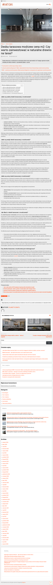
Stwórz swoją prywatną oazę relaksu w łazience (17, 426)
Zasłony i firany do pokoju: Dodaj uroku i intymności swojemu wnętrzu (20, 290)
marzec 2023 (5, 463)
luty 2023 (4, 465)
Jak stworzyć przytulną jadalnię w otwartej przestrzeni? (16, 559)
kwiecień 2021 (5, 512)
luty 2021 (4, 516)
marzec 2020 (5, 539)
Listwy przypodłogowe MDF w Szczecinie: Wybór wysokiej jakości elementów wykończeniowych (23, 369)
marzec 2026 (5, 450)
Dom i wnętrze (5, 394)
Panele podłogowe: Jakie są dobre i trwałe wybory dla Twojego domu (19, 288)
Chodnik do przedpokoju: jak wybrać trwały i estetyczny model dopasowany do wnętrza (21, 356)
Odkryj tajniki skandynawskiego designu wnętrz (14, 556)
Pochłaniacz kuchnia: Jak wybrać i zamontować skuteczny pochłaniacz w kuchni (13, 327)
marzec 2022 (5, 488)
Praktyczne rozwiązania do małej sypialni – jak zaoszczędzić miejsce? (22, 430)
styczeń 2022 (5, 493)
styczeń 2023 (5, 467)
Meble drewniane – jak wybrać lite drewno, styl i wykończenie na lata (17, 352)
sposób (16, 256)
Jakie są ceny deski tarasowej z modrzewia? (11, 90)
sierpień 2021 (5, 503)
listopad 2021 (5, 497)
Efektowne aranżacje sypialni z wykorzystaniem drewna (19, 412)
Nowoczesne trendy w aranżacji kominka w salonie (15, 564)
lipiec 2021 (4, 505)
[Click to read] (39, 325)
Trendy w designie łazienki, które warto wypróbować (42, 336)
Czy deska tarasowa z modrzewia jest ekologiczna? (13, 93)
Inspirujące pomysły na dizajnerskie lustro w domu (13, 375)
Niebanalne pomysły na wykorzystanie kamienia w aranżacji (17, 558)
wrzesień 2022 (5, 476)
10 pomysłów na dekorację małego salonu (12, 65)
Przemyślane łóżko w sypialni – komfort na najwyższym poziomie (16, 373)
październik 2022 (6, 474)
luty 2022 (4, 491)
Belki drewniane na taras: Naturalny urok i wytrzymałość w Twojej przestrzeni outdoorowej (26, 421)
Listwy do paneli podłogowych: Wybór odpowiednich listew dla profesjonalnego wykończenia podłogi (25, 68)
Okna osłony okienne (6, 403)
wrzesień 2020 (5, 527)
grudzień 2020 (5, 520)
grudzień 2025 (5, 457)
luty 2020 (4, 541)
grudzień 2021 (5, 495)
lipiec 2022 (4, 480)
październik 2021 (6, 499)
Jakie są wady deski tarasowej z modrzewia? (11, 88)
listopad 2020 (5, 522)
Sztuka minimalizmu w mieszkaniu (11, 569)
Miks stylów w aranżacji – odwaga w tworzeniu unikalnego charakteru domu (18, 371)
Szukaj (2, 340)
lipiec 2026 (4, 444)
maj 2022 (4, 484)
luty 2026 (4, 452)
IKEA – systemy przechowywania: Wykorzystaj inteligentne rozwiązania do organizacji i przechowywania (26, 70)
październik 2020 (6, 524)
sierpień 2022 (5, 478)
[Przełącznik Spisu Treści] (21, 85)
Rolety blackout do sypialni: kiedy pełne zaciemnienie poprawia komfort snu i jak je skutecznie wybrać (26, 571)
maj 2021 (4, 510)
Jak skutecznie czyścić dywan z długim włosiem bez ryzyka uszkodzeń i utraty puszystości (24, 566)
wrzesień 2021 (5, 501)
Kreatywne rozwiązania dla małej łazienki (11, 377)
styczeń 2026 (5, 455)
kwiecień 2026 (5, 448)
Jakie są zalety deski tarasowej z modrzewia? (11, 87)
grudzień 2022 (5, 469)
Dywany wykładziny (6, 399)
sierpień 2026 (5, 442)
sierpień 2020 (5, 529)
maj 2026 (4, 446)
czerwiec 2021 (5, 508)
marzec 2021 (5, 514)
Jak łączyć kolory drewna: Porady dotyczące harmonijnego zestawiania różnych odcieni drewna (27, 417)
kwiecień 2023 (5, 461)
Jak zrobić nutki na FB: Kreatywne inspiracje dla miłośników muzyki (19, 287)
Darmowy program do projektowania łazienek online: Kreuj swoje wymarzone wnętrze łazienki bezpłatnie (28, 292)
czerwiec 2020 (5, 533)
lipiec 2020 (4, 531)
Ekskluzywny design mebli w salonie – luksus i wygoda (12, 336)
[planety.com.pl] (7, 6)
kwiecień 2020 (5, 537)
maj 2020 (4, 535)
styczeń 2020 (5, 544)
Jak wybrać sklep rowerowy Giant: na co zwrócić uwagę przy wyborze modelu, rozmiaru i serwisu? (23, 350)
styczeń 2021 (5, 518)
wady (33, 76)
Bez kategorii (5, 392)
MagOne (23, 582)
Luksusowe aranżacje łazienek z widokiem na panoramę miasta (18, 568)
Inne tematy (5, 401)
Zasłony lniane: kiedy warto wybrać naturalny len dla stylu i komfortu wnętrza (19, 354)
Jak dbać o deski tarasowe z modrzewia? (11, 91)
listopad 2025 (5, 459)
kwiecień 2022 (5, 486)
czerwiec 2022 (5, 482)
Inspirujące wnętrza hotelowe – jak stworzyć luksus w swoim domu (18, 554)
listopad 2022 (5, 472)
